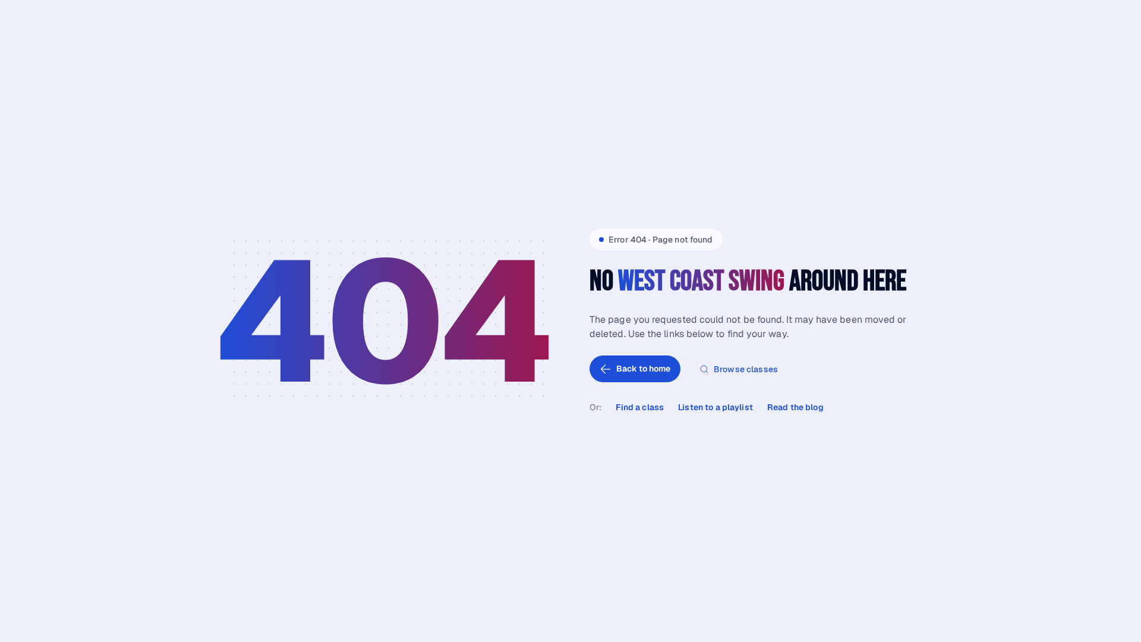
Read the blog (795, 407)
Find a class (640, 407)
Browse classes (746, 369)
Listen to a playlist (715, 407)
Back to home (643, 368)
